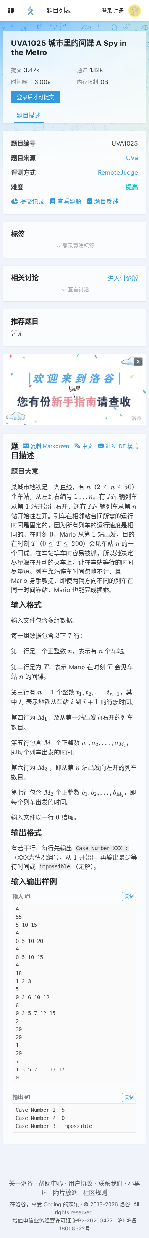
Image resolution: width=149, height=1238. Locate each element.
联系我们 (110, 1183)
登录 (107, 10)
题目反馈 (105, 201)
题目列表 (59, 10)
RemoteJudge (118, 172)
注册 (119, 10)
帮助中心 (51, 1183)
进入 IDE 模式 (121, 446)
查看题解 (68, 201)
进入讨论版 (122, 278)
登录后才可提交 (35, 97)
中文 (87, 446)
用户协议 (80, 1183)
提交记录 (31, 201)
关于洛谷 (21, 1183)
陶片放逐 (65, 1192)
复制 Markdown (49, 446)
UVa (132, 158)
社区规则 (95, 1192)
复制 (129, 896)
